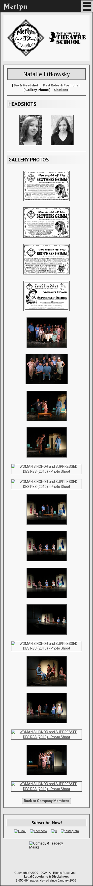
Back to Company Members (46, 801)
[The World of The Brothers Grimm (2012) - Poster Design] (46, 276)
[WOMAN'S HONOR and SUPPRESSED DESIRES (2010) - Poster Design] (46, 312)
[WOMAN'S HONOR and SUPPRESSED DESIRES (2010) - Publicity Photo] (47, 385)
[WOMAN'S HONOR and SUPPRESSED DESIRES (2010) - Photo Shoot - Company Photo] (47, 349)
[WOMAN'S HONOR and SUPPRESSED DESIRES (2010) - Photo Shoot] (47, 422)
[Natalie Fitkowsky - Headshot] (30, 147)
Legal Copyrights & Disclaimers (46, 876)
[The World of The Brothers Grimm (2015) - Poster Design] (46, 239)
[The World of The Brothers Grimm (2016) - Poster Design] (46, 202)
